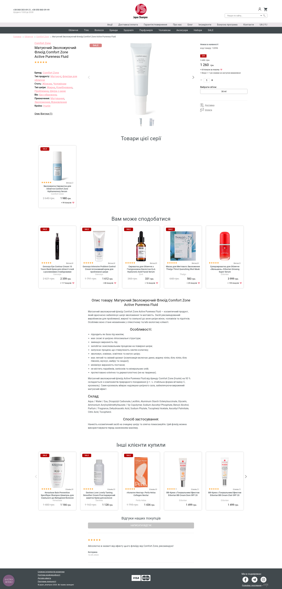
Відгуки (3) (153, 263)
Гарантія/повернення (155, 24)
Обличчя (73, 30)
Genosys (57, 274)
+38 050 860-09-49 (40, 10)
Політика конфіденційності (49, 575)
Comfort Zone (43, 43)
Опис (37, 113)
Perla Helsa (141, 500)
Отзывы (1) (195, 489)
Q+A (141, 274)
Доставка (209, 105)
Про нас (177, 24)
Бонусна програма (227, 24)
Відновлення (59, 102)
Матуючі (56, 76)
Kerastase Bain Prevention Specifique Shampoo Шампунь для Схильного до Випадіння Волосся (57, 495)
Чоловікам (165, 30)
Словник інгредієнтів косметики (51, 572)
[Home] (140, 11)
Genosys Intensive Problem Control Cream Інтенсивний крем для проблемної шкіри (99, 269)
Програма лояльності (47, 581)
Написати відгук (141, 525)
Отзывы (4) (69, 489)
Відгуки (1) (46, 113)
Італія (46, 105)
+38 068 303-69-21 (22, 10)
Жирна (51, 87)
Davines (99, 500)
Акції (110, 24)
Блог (190, 24)
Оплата (208, 110)
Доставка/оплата (128, 24)
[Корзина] (265, 9)
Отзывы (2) (111, 489)
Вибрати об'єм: (208, 87)
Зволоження (42, 102)
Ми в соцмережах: (252, 574)
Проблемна (42, 91)
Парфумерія (146, 30)
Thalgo (183, 274)
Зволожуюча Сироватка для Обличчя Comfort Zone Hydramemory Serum (57, 189)
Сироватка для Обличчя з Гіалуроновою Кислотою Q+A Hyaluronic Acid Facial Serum (141, 269)
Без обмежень (48, 94)
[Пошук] (264, 16)
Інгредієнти (205, 24)
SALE (210, 30)
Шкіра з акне (58, 91)
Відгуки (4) (69, 263)
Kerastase (57, 500)
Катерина (92, 552)
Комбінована (64, 87)
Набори (198, 30)
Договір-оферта (44, 578)
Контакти (248, 24)
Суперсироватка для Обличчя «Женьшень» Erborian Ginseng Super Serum (224, 269)
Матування (57, 98)
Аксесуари (182, 30)
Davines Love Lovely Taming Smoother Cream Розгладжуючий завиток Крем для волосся (99, 495)
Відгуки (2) (195, 263)
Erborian (225, 274)
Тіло (86, 30)
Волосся (99, 30)
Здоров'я (129, 30)
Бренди (114, 30)
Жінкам (47, 83)
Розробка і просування (251, 585)
